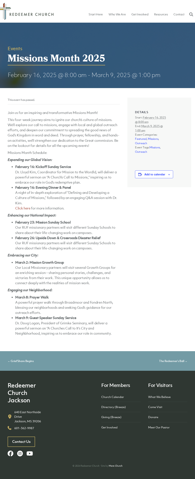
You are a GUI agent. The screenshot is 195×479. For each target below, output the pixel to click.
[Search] (189, 14)
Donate (153, 417)
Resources (161, 14)
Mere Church (115, 465)
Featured (140, 139)
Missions (153, 139)
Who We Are (117, 14)
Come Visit (155, 407)
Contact (179, 14)
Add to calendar (154, 174)
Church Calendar (112, 397)
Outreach (141, 143)
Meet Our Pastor (159, 427)
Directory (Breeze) (113, 407)
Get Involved (139, 14)
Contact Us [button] (21, 441)
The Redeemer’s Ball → (173, 361)
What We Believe (159, 397)
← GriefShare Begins (21, 361)
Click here (22, 208)
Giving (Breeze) (111, 417)
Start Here (96, 14)
